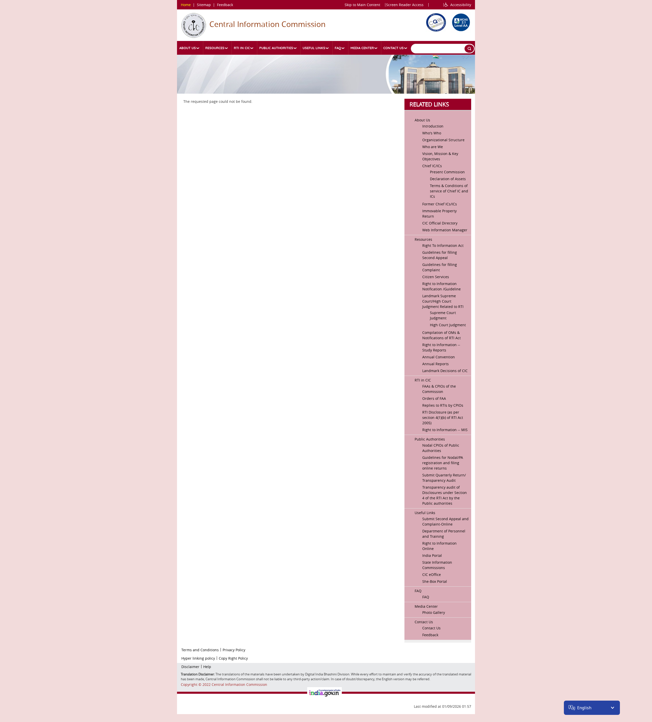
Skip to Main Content (362, 4)
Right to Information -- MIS (445, 429)
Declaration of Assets (448, 178)
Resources (214, 48)
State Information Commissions (437, 565)
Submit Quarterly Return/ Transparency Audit (444, 478)
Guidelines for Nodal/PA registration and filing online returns (442, 463)
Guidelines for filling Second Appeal (439, 255)
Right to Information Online (439, 546)
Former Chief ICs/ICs (439, 204)
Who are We (432, 146)
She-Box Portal (434, 581)
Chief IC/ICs (432, 165)
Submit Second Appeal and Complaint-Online (445, 521)
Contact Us (393, 48)
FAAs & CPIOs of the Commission (439, 389)
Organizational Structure (443, 139)
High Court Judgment (448, 324)
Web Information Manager (444, 230)
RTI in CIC (242, 48)
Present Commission (447, 171)
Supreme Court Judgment (443, 315)
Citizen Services (435, 276)
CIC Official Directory (439, 223)
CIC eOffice (431, 574)
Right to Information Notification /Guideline (441, 286)
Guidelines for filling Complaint (439, 267)
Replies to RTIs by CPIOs (442, 405)
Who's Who (431, 133)
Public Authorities (276, 48)
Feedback (225, 4)
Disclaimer (190, 666)
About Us (187, 48)
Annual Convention (438, 357)
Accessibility (459, 4)
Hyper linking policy (198, 658)
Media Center (362, 48)
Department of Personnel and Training (443, 534)
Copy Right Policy (233, 658)
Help (207, 666)
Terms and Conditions (200, 649)
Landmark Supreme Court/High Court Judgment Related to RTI (443, 301)
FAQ (338, 48)
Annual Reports (435, 363)
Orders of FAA (434, 398)
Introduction (432, 126)
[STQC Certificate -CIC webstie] (434, 22)
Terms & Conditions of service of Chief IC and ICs (449, 191)
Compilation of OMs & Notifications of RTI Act (441, 335)
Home (186, 4)
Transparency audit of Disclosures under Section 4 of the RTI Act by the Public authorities (444, 495)
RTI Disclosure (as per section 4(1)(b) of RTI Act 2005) (442, 417)
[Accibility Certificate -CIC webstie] (459, 22)
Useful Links (314, 48)
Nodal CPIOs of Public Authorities (440, 448)
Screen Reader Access (405, 4)
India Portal (432, 555)
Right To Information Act (443, 245)
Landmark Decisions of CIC (445, 370)
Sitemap (204, 4)
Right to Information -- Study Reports (441, 347)
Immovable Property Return (439, 213)
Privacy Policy (234, 649)
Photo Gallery (433, 612)
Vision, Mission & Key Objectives (440, 156)
